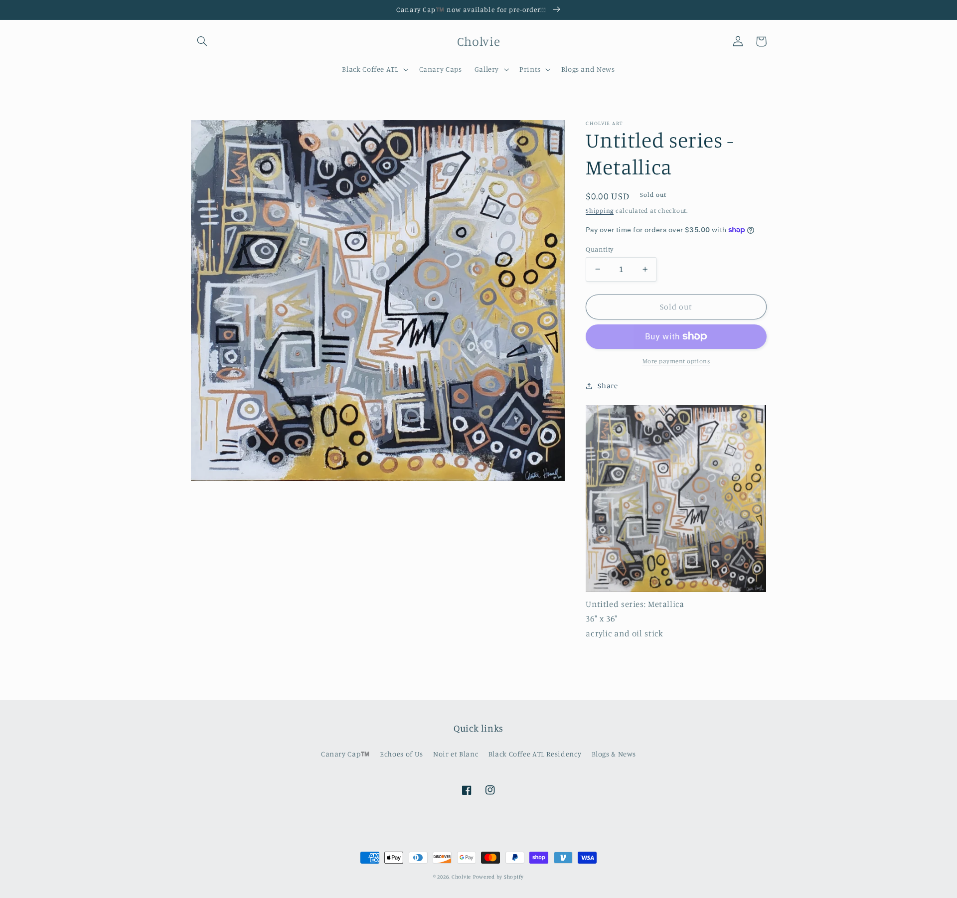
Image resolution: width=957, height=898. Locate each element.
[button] (202, 41)
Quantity (599, 249)
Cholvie (461, 877)
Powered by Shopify (498, 877)
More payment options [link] (676, 361)
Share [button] (608, 385)
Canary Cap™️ (345, 753)
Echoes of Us (401, 753)
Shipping (600, 210)
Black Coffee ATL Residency (534, 753)
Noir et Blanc (455, 753)
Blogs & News (614, 753)
